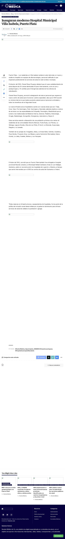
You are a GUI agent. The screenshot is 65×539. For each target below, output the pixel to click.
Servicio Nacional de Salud (10, 16)
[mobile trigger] (3, 5)
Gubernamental (6, 484)
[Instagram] (11, 514)
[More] (22, 29)
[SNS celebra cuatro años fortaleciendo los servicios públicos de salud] (56, 481)
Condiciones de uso (39, 1)
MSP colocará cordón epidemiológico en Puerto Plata (9, 489)
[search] (53, 5)
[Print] (19, 29)
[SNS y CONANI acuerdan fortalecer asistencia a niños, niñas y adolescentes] (25, 481)
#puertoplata (29, 349)
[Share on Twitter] (14, 29)
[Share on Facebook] (11, 29)
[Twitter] (7, 514)
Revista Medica (14, 33)
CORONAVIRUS (6, 483)
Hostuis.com (11, 521)
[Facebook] (3, 514)
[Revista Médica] (13, 5)
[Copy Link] (16, 29)
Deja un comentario (54, 365)
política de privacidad (27, 1)
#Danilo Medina (20, 349)
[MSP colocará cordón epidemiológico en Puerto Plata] (9, 481)
